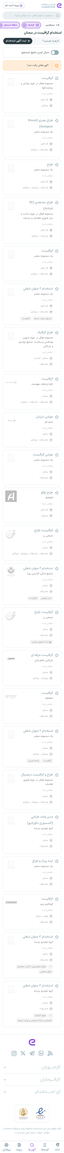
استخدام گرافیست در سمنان (43, 32)
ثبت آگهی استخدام (16, 41)
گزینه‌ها (45, 1150)
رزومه (19, 1150)
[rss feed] (50, 1053)
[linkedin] (41, 1053)
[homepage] (32, 1042)
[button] (52, 25)
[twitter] (23, 1053)
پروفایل (6, 1150)
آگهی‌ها (32, 1150)
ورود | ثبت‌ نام (12, 5)
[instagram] (14, 1053)
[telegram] (32, 1053)
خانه (57, 1150)
